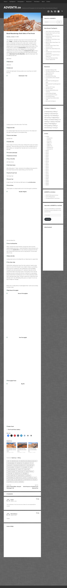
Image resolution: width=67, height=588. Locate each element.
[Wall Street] (10, 61)
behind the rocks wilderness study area (28, 461)
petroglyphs (25, 473)
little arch (18, 467)
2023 (8, 461)
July (49, 139)
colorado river (19, 463)
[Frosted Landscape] (12, 152)
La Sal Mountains (32, 182)
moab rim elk (26, 469)
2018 (48, 161)
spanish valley (10, 479)
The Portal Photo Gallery (14, 429)
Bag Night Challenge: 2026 (51, 69)
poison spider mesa (11, 475)
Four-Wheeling (54, 115)
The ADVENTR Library (50, 96)
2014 (48, 167)
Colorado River (22, 47)
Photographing (48, 125)
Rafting (55, 125)
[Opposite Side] (11, 127)
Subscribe (48, 219)
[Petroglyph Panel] (11, 380)
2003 (48, 184)
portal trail (28, 475)
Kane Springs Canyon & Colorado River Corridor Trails (11, 450)
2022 (48, 155)
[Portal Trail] (10, 179)
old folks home (17, 473)
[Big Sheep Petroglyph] (12, 290)
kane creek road (30, 465)
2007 (48, 178)
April (49, 144)
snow (35, 477)
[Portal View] (10, 185)
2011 (48, 172)
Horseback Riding (53, 119)
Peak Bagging (52, 123)
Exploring (14, 457)
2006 (48, 180)
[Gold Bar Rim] (10, 141)
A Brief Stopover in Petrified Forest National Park (30, 487)
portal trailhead (10, 477)
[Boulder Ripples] (22, 214)
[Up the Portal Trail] (12, 173)
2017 (48, 163)
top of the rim (10, 481)
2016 (48, 164)
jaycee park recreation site (19, 465)
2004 (48, 183)
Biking (54, 111)
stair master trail (18, 479)
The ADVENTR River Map (51, 76)
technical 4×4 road (28, 50)
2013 (48, 169)
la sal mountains (10, 467)
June (49, 141)
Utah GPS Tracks (49, 88)
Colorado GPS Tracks (50, 87)
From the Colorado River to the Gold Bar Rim (32, 450)
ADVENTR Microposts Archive (52, 195)
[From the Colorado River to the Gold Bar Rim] (33, 445)
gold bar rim (26, 463)
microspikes (24, 467)
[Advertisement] (54, 249)
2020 (48, 158)
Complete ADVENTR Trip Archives (53, 198)
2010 (48, 173)
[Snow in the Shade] (12, 135)
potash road (18, 477)
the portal (35, 479)
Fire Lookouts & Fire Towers (51, 94)
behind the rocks (15, 461)
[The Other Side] (11, 262)
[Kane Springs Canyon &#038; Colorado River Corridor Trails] (11, 445)
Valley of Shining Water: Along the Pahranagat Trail (14, 487)
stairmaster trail (27, 479)
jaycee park (9, 465)
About (43, 1)
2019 (48, 159)
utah (16, 481)
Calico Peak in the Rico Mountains (53, 31)
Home (5, 1)
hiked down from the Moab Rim (17, 54)
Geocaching (47, 117)
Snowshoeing (47, 127)
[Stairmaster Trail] (22, 98)
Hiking (19, 457)
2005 (48, 181)
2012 (48, 170)
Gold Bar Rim (16, 249)
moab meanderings (11, 469)
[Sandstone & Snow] (12, 155)
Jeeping (52, 121)
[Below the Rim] (11, 256)
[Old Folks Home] (11, 165)
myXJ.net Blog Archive (50, 196)
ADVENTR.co (12, 7)
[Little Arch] (10, 68)
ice (32, 463)
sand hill (30, 477)
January (50, 148)
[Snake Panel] (10, 426)
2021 (48, 156)
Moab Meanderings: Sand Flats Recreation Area (21, 450)
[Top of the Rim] (11, 159)
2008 (48, 177)
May (50, 142)
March (50, 145)
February (50, 147)
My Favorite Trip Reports (51, 101)
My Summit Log (49, 74)
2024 (48, 152)
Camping (46, 113)
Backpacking (49, 111)
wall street (21, 481)
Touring (54, 127)
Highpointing (55, 117)
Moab (10, 41)
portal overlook (21, 475)
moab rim (20, 469)
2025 (48, 150)
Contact (48, 1)
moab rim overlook (11, 471)
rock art (24, 477)
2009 (48, 175)
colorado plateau (10, 463)
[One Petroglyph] (22, 357)
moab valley (9, 473)
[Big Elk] (22, 403)
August (50, 138)
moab (30, 467)
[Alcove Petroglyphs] (22, 314)
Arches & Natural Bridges (51, 93)
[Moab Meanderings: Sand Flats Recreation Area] (22, 445)
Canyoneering (53, 113)
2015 (48, 166)
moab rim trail (20, 471)
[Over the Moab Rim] (12, 243)
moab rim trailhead (29, 471)
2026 (48, 136)
